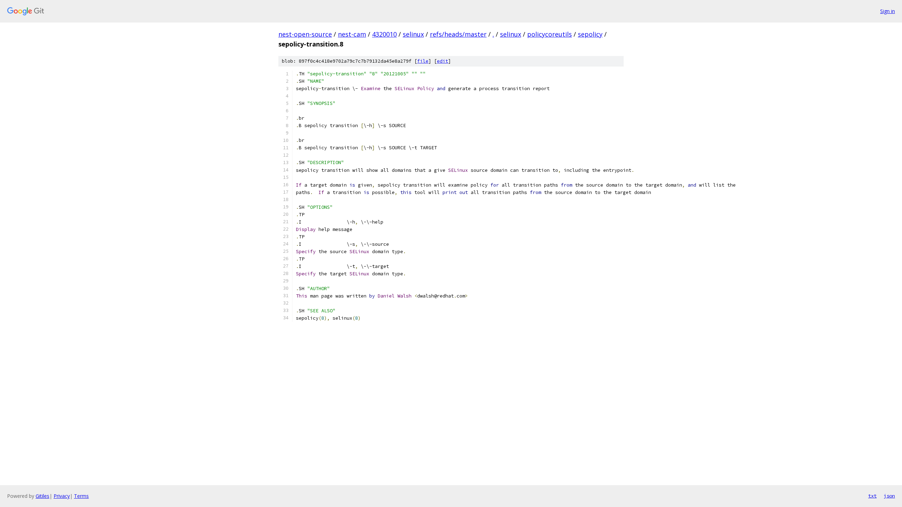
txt (872, 496)
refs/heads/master (458, 34)
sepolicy (590, 34)
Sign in (887, 11)
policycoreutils (549, 34)
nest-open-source (305, 34)
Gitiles (42, 496)
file (422, 61)
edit (442, 61)
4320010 (384, 34)
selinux (413, 34)
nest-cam (352, 34)
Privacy (62, 496)
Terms (81, 496)
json (889, 496)
